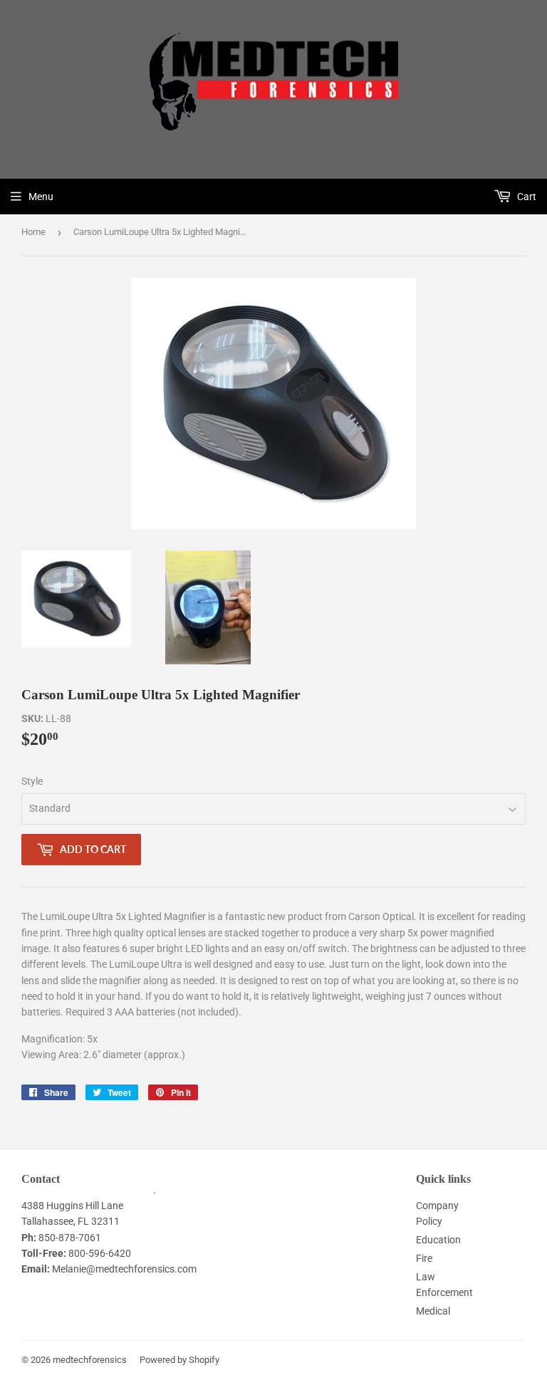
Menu (40, 196)
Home (33, 231)
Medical (433, 1311)
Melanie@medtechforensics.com (124, 1269)
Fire (424, 1258)
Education (438, 1239)
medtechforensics (90, 1359)
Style (32, 781)
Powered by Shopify (179, 1359)
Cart (525, 196)
